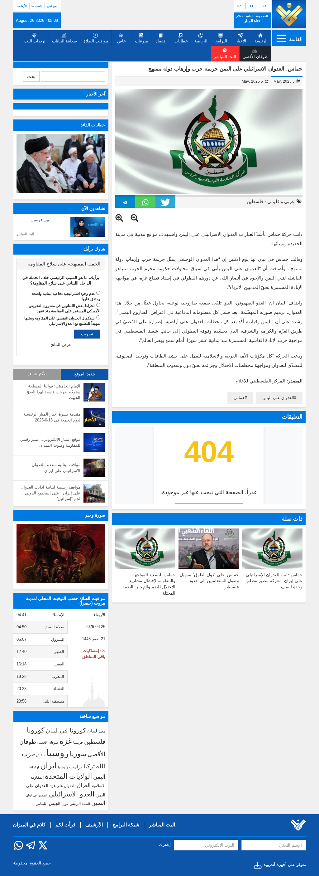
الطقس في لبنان (37, 795)
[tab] (61, 264)
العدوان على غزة (62, 786)
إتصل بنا (36, 5)
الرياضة (201, 41)
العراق (84, 785)
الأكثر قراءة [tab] (37, 374)
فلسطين (255, 201)
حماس (239, 397)
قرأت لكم (65, 824)
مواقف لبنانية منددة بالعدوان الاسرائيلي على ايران (56, 467)
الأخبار (241, 41)
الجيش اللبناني (48, 803)
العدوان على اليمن (278, 397)
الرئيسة (261, 41)
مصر (101, 731)
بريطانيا (63, 767)
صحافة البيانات (64, 41)
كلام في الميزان (29, 824)
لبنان (92, 730)
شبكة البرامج (125, 824)
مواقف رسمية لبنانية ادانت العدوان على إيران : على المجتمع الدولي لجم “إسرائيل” (50, 493)
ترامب (75, 766)
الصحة (86, 803)
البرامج (221, 41)
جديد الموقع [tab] (84, 374)
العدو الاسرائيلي (71, 794)
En (239, 5)
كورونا (35, 730)
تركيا (89, 766)
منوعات (141, 41)
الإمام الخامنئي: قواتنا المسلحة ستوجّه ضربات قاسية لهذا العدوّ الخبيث (53, 392)
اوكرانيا (34, 767)
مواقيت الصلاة (95, 41)
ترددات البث (34, 41)
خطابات (181, 41)
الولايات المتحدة (68, 776)
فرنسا (78, 742)
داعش (40, 755)
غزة (66, 741)
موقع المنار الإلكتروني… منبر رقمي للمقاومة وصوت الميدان (50, 442)
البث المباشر (25, 234)
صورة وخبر (95, 515)
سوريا (78, 754)
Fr (251, 5)
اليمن (99, 777)
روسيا (57, 753)
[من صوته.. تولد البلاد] (61, 553)
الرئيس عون (71, 803)
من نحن (52, 5)
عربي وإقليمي (281, 201)
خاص (121, 41)
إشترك (165, 844)
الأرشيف (22, 5)
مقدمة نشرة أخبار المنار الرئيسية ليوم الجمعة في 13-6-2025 (51, 417)
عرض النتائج (60, 344)
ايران (48, 765)
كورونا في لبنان (65, 730)
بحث (31, 76)
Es (265, 5)
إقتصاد (161, 41)
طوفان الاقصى (47, 742)
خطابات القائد (93, 124)
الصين (98, 803)
